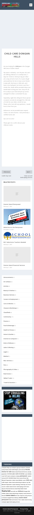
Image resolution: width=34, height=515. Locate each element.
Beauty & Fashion (9, 290)
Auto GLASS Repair (13, 469)
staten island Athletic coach (19, 480)
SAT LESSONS (9, 478)
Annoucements (8, 277)
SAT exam (7, 476)
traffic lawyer (5, 482)
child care (29, 480)
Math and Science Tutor (15, 499)
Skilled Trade (8, 378)
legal (8, 502)
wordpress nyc (24, 482)
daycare (22, 495)
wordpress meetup (15, 476)
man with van (14, 491)
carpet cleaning (16, 484)
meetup (3, 493)
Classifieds (7, 312)
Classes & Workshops (10, 308)
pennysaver (23, 476)
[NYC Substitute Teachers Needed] (17, 236)
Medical (6, 356)
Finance (6, 321)
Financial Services (10, 488)
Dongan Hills (27, 491)
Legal (5, 352)
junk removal (22, 469)
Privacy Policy (24, 509)
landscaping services (14, 502)
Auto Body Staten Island (21, 488)
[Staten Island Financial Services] (17, 255)
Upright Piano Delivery (12, 497)
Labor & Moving (8, 347)
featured (6, 491)
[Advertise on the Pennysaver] (17, 217)
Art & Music (7, 282)
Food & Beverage (9, 325)
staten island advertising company (14, 493)
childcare (20, 491)
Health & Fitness (9, 330)
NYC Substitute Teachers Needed (15, 242)
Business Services (9, 295)
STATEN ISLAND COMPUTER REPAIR (15, 474)
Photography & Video (10, 369)
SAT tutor (17, 495)
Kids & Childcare (9, 343)
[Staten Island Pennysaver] (17, 194)
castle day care (24, 484)
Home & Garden (9, 334)
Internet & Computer (10, 339)
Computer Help (5, 467)
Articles (6, 286)
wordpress (23, 467)
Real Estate (7, 374)
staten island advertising (15, 482)
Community (7, 317)
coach (26, 474)
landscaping (20, 486)
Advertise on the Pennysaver (13, 227)
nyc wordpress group (14, 467)
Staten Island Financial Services (14, 265)
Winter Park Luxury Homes (19, 478)
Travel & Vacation (9, 382)
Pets (5, 365)
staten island (10, 495)
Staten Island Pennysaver (12, 204)
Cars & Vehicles (8, 303)
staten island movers (11, 486)
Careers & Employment (11, 299)
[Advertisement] (17, 27)
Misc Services (8, 360)
